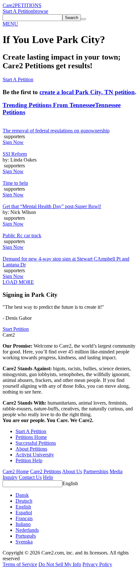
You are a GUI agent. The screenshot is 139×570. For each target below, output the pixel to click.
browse (40, 11)
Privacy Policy (97, 564)
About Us (72, 471)
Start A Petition (18, 11)
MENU (10, 24)
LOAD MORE (18, 282)
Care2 (9, 5)
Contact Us (30, 477)
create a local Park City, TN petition (87, 92)
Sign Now (13, 142)
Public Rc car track (22, 235)
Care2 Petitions (45, 471)
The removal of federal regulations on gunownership (56, 130)
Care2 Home (16, 471)
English (70, 483)
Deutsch (24, 501)
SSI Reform (15, 154)
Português (26, 536)
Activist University (35, 454)
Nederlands (27, 530)
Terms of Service (20, 564)
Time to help (15, 183)
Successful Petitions (36, 443)
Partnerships (95, 471)
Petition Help (29, 460)
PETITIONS (28, 5)
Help (48, 477)
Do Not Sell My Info (59, 564)
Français (24, 518)
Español (24, 512)
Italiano (23, 524)
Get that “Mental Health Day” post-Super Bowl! (52, 206)
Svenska (24, 541)
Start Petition (16, 329)
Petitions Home (31, 437)
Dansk (22, 495)
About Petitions (31, 449)
